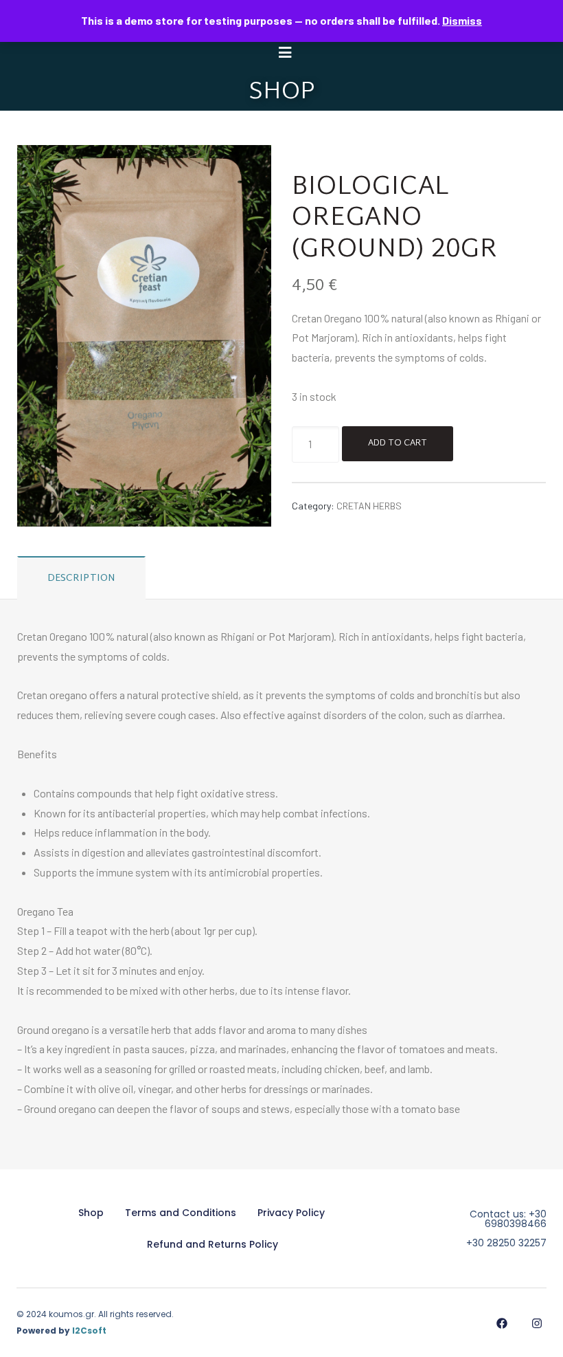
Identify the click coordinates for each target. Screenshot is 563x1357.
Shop (91, 1213)
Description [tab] (81, 578)
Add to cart (397, 443)
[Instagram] (537, 1323)
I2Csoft (89, 1330)
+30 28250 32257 (506, 1243)
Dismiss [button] (462, 20)
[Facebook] (502, 1323)
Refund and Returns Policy (212, 1244)
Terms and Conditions (180, 1213)
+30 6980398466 (516, 1219)
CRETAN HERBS (369, 505)
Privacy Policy (291, 1213)
